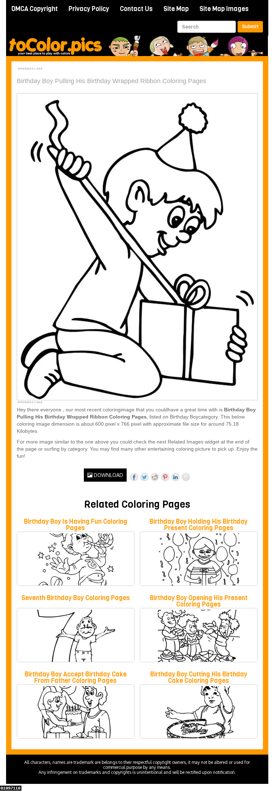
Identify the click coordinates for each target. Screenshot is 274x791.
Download (107, 475)
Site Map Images (224, 9)
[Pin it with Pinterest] (165, 477)
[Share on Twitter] (144, 477)
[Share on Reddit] (155, 477)
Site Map (176, 9)
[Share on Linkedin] (175, 477)
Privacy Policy (88, 9)
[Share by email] (186, 477)
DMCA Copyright (34, 9)
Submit (250, 26)
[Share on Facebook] (134, 477)
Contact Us (136, 9)
